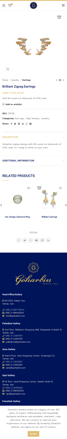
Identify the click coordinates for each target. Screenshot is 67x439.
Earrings (26, 80)
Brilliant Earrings (49, 216)
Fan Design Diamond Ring (17, 216)
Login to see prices (13, 92)
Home (5, 80)
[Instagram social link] (30, 240)
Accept (33, 433)
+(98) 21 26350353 (14, 387)
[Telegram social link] (31, 124)
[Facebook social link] (11, 124)
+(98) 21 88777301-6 (14, 309)
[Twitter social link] (15, 124)
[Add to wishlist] (28, 188)
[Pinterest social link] (19, 124)
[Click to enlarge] (8, 69)
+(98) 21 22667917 (13, 335)
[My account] (4, 5)
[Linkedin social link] (23, 124)
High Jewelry (32, 118)
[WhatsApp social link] (27, 124)
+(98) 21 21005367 (14, 361)
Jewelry (16, 80)
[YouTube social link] (36, 240)
